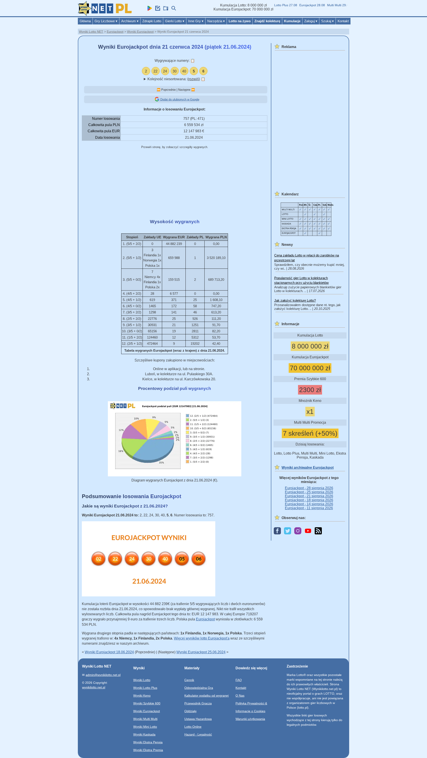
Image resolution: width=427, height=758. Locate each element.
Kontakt (343, 21)
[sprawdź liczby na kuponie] (156, 9)
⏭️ (193, 89)
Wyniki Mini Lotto (145, 726)
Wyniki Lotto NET (91, 31)
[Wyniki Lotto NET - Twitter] (287, 531)
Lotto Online (192, 726)
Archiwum (130, 21)
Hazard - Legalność (198, 734)
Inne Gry (195, 21)
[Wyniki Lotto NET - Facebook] (277, 531)
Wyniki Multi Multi (145, 719)
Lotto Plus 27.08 (277, 5)
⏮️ (158, 89)
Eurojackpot (115, 31)
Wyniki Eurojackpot (140, 31)
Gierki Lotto (174, 21)
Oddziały (190, 711)
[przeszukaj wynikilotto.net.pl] (172, 9)
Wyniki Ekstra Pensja (148, 742)
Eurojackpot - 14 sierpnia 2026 (309, 504)
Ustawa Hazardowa (198, 719)
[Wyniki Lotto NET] (105, 15)
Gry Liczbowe (106, 21)
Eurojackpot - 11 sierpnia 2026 (309, 508)
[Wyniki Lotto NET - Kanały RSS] (318, 531)
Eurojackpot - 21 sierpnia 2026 (309, 496)
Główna (85, 21)
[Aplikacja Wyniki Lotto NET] (148, 9)
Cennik (189, 680)
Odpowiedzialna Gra (198, 688)
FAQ (239, 680)
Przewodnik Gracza (198, 703)
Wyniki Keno (142, 695)
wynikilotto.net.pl (93, 687)
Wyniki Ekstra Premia (148, 750)
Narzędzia (216, 21)
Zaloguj (310, 21)
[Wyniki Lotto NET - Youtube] (308, 531)
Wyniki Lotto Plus (145, 688)
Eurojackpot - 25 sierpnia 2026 (309, 492)
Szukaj (327, 21)
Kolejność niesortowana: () (176, 79)
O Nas (240, 695)
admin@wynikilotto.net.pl (103, 675)
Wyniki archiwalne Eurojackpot (308, 467)
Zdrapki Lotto (151, 21)
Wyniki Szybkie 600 (146, 703)
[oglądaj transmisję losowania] (164, 9)
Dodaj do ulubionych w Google (179, 99)
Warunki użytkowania (250, 719)
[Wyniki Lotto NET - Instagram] (297, 531)
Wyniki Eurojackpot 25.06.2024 (201, 652)
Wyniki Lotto (141, 680)
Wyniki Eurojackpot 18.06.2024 (109, 652)
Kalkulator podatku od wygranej (206, 695)
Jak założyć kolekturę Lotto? (295, 300)
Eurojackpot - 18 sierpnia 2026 (309, 500)
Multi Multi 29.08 (330, 5)
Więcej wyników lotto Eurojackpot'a (202, 638)
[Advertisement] (174, 184)
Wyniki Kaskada (144, 734)
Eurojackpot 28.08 (303, 5)
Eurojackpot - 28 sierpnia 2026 (309, 488)
